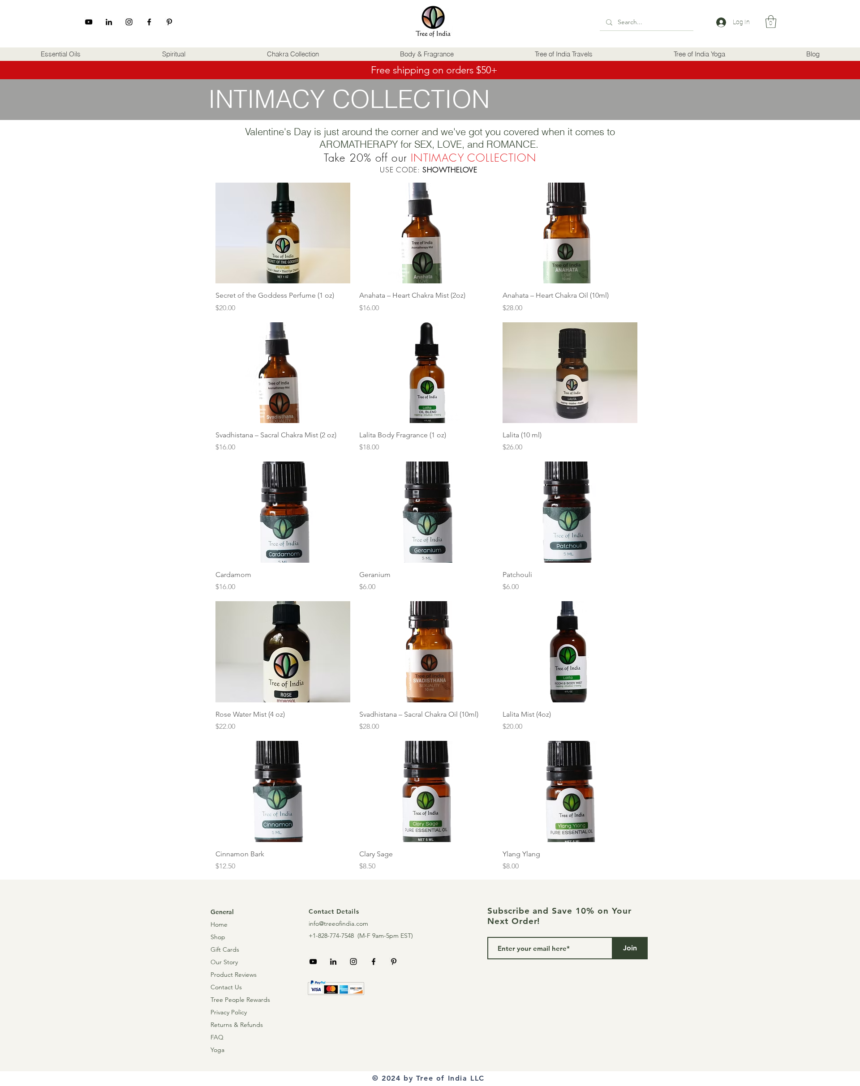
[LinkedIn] (108, 21)
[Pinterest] (169, 21)
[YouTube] (88, 21)
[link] (770, 21)
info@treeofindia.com (338, 923)
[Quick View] (282, 233)
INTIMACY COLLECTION (473, 157)
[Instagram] (129, 21)
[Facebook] (149, 21)
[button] (60, 54)
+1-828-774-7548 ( (334, 936)
